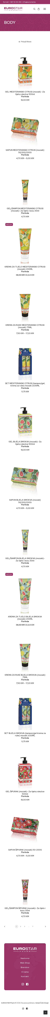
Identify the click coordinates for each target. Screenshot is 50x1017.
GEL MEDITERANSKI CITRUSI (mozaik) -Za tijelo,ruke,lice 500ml (25, 92)
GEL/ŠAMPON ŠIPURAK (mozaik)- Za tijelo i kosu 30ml (25, 909)
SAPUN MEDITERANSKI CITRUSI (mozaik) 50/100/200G (25, 151)
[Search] (33, 9)
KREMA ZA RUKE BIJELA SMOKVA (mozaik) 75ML (25, 676)
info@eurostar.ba (29, 2)
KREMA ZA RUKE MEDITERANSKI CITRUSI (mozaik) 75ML (25, 326)
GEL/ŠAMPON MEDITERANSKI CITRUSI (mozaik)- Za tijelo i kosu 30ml (25, 209)
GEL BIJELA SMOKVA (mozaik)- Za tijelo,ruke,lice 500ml (25, 442)
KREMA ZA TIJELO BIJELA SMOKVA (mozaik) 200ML (25, 617)
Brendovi (25, 967)
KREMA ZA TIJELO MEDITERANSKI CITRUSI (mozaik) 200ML (25, 267)
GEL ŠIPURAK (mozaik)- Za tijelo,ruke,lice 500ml (25, 792)
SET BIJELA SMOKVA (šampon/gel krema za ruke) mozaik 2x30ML (25, 734)
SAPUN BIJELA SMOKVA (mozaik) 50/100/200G (25, 501)
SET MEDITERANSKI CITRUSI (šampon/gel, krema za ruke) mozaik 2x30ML (25, 384)
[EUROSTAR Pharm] (13, 9)
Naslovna (25, 958)
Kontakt (25, 976)
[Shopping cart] (37, 9)
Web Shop (25, 963)
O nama (25, 972)
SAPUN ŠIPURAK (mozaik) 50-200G (25, 850)
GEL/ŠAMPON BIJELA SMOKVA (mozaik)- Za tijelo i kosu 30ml (25, 559)
